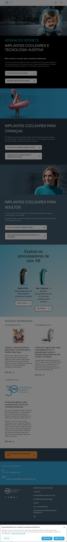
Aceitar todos (47, 538)
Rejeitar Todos (59, 538)
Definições (7, 538)
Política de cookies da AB (18, 533)
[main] (33, 533)
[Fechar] (64, 527)
